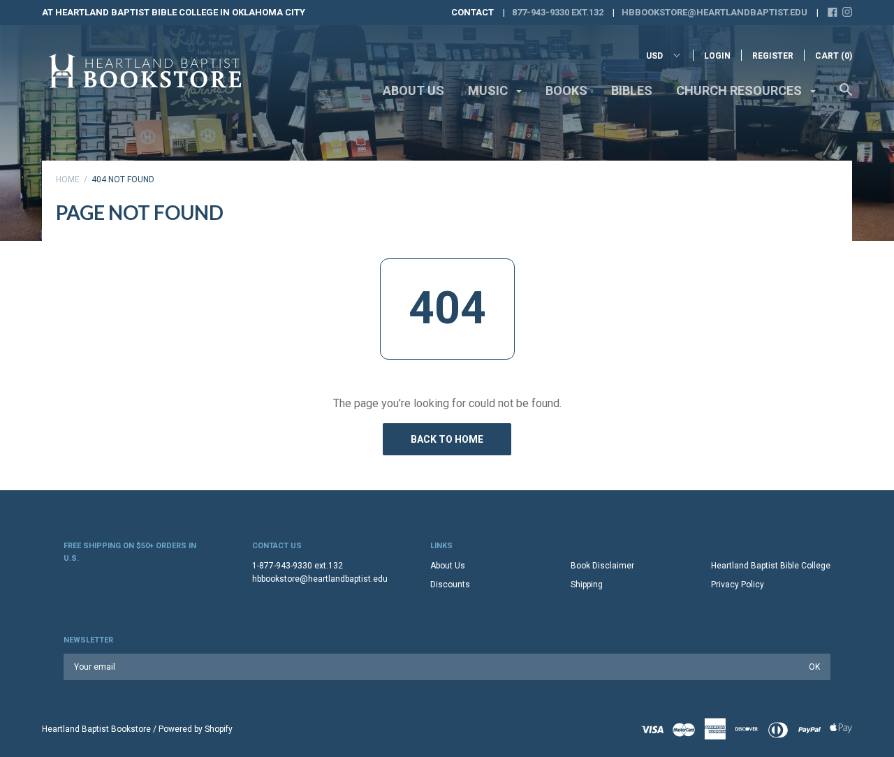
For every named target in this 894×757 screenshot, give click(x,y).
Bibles (631, 90)
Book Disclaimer (602, 566)
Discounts (450, 584)
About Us (413, 90)
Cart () (833, 56)
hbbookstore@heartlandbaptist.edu (714, 12)
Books (566, 90)
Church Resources (740, 90)
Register (772, 56)
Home (68, 179)
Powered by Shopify (196, 729)
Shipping (587, 584)
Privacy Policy (737, 584)
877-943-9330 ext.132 (557, 12)
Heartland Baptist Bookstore (96, 729)
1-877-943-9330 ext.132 (297, 566)
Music (489, 90)
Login (717, 56)
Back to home (447, 439)
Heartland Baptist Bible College (770, 566)
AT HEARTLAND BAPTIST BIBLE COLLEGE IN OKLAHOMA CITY (173, 12)
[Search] (846, 96)
